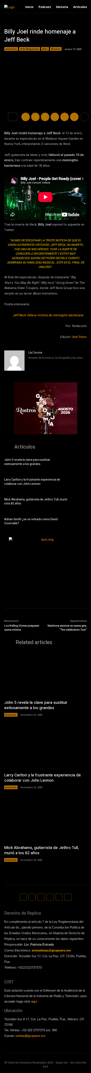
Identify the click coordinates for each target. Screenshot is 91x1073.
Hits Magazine (29, 48)
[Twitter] (35, 117)
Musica (55, 48)
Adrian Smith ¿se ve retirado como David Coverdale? (31, 521)
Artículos (11, 48)
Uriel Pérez (79, 337)
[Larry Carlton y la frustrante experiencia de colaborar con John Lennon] (79, 482)
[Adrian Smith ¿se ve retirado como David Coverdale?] (79, 522)
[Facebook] (25, 117)
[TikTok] (41, 897)
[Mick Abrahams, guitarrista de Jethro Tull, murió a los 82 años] (79, 502)
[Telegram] (45, 117)
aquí (34, 1001)
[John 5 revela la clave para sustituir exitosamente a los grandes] (79, 462)
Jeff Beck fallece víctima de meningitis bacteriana (48, 315)
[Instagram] (29, 363)
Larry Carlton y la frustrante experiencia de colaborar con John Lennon (32, 481)
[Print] (74, 117)
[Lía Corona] (14, 360)
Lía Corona (35, 352)
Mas (45, 48)
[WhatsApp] (55, 117)
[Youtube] (68, 897)
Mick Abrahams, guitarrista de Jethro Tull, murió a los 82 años (35, 501)
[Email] (64, 117)
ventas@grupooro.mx (30, 1035)
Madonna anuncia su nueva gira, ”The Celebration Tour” (67, 628)
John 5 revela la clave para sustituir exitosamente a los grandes (27, 462)
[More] (84, 117)
